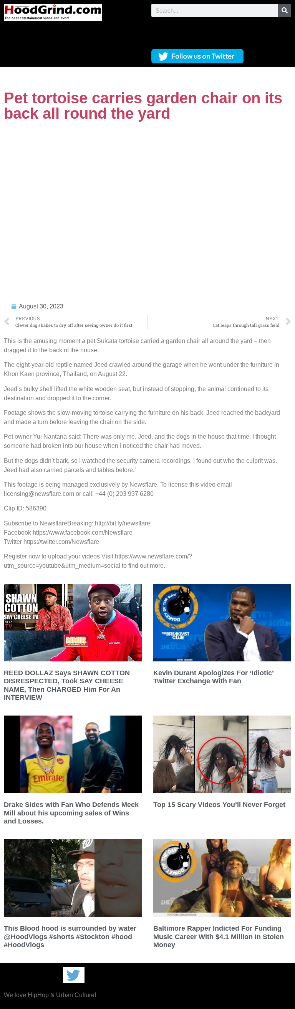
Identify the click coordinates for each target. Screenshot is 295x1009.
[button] (221, 31)
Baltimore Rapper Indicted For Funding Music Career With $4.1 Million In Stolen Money (218, 937)
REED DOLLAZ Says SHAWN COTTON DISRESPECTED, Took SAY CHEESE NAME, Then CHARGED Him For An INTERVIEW (67, 685)
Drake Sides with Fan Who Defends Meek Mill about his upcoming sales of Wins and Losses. (71, 813)
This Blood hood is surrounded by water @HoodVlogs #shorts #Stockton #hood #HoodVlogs (70, 937)
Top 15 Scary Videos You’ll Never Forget (219, 805)
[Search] (284, 10)
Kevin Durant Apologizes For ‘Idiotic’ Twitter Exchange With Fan (213, 677)
